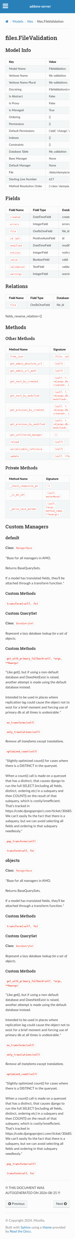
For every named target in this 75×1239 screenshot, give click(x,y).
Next (60, 1204)
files (30, 21)
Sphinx (26, 1227)
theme (47, 1227)
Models (17, 21)
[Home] (7, 21)
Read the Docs (20, 1231)
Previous (18, 1204)
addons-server (40, 6)
